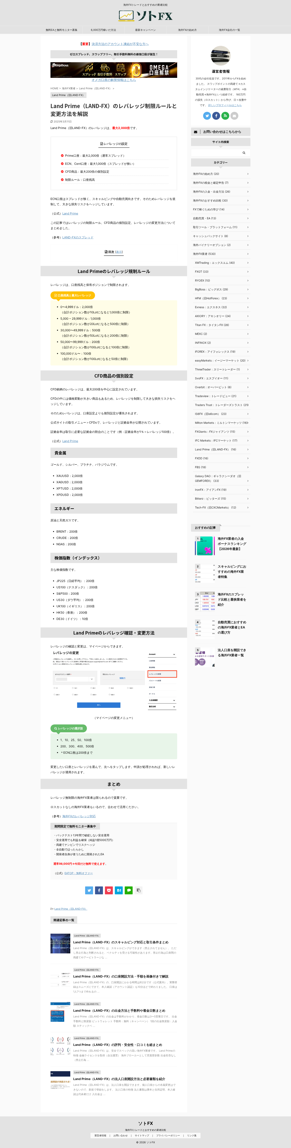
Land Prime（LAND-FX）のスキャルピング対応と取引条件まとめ (120, 942)
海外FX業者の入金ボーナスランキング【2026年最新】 (232, 544)
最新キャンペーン (145, 29)
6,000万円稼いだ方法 (103, 29)
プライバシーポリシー (168, 1135)
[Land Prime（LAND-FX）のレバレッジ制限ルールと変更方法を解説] (119, 890)
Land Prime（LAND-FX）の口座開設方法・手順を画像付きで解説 (120, 976)
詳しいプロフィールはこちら (225, 105)
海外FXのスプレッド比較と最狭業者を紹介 (232, 599)
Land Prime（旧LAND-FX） (70, 908)
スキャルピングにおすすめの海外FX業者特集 (232, 571)
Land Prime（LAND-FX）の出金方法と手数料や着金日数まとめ (119, 1010)
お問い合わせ (120, 1135)
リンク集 (192, 1135)
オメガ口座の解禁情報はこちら (114, 80)
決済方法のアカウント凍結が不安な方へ (120, 44)
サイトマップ (142, 1135)
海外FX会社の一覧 (229, 29)
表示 (119, 251)
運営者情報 (100, 1135)
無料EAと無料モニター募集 (61, 29)
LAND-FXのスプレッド (77, 237)
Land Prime (70, 213)
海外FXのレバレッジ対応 (79, 816)
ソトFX (145, 1123)
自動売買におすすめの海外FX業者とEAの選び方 (232, 627)
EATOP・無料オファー (79, 873)
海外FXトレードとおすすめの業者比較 (145, 1129)
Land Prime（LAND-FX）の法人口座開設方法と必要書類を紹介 (119, 1079)
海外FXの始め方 (187, 29)
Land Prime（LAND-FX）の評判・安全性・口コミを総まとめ (117, 1045)
